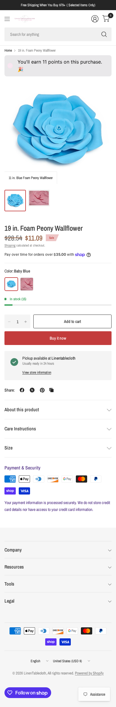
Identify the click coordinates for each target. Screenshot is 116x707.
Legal (9, 600)
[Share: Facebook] (22, 390)
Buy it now (58, 338)
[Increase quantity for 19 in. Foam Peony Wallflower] (25, 322)
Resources (14, 566)
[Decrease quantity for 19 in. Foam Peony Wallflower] (9, 322)
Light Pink (27, 284)
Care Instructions (20, 428)
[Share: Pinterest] (42, 390)
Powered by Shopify (89, 673)
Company (13, 549)
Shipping (9, 245)
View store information (36, 372)
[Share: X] (32, 390)
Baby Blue (11, 284)
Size (8, 447)
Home (8, 50)
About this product (21, 409)
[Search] (104, 34)
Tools (9, 583)
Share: (9, 390)
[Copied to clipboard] (51, 390)
